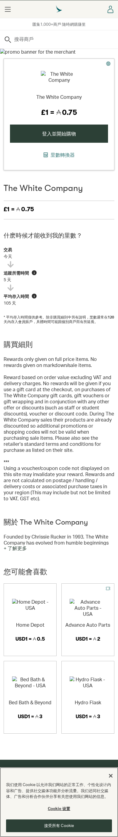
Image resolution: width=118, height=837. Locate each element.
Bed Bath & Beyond (30, 702)
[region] (59, 802)
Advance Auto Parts (87, 625)
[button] (7, 9)
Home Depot (30, 625)
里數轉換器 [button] (62, 155)
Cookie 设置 (59, 808)
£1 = (19, 209)
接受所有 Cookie (59, 825)
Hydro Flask (88, 702)
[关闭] (110, 775)
